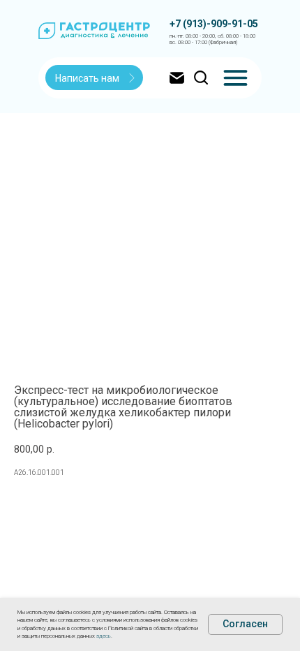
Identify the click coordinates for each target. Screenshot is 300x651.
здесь (103, 636)
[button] (95, 78)
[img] (235, 78)
